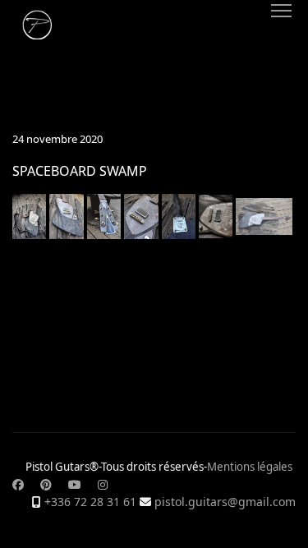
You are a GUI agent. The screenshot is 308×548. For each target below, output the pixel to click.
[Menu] (281, 10)
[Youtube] (74, 484)
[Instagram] (103, 484)
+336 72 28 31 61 (90, 501)
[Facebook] (18, 484)
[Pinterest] (46, 484)
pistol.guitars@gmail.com (225, 501)
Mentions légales (249, 466)
